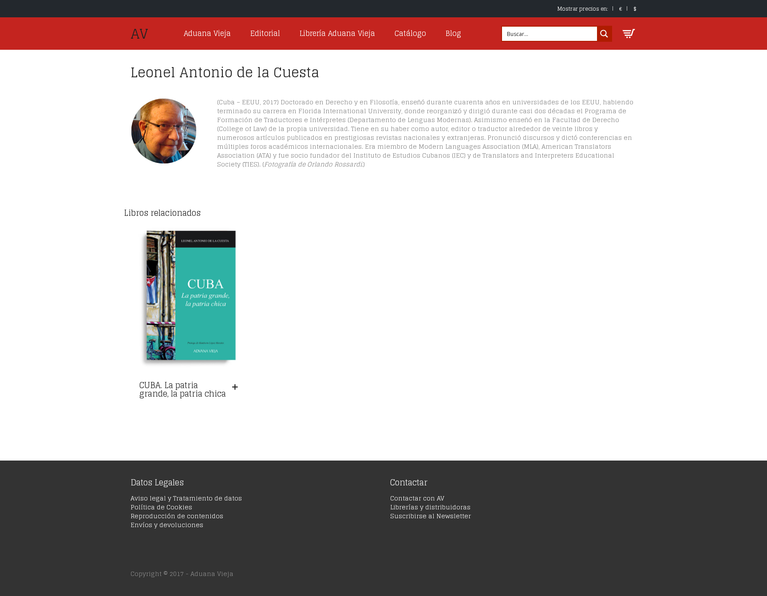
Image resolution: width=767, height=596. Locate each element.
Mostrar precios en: (582, 8)
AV (139, 34)
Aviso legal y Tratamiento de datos (186, 498)
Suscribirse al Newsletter (430, 515)
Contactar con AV (417, 498)
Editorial (265, 33)
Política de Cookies (161, 507)
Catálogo (410, 33)
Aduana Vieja (207, 33)
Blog (453, 33)
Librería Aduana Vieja (337, 33)
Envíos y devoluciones (166, 524)
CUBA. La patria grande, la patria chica (182, 389)
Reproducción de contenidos (176, 515)
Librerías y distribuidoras (430, 507)
